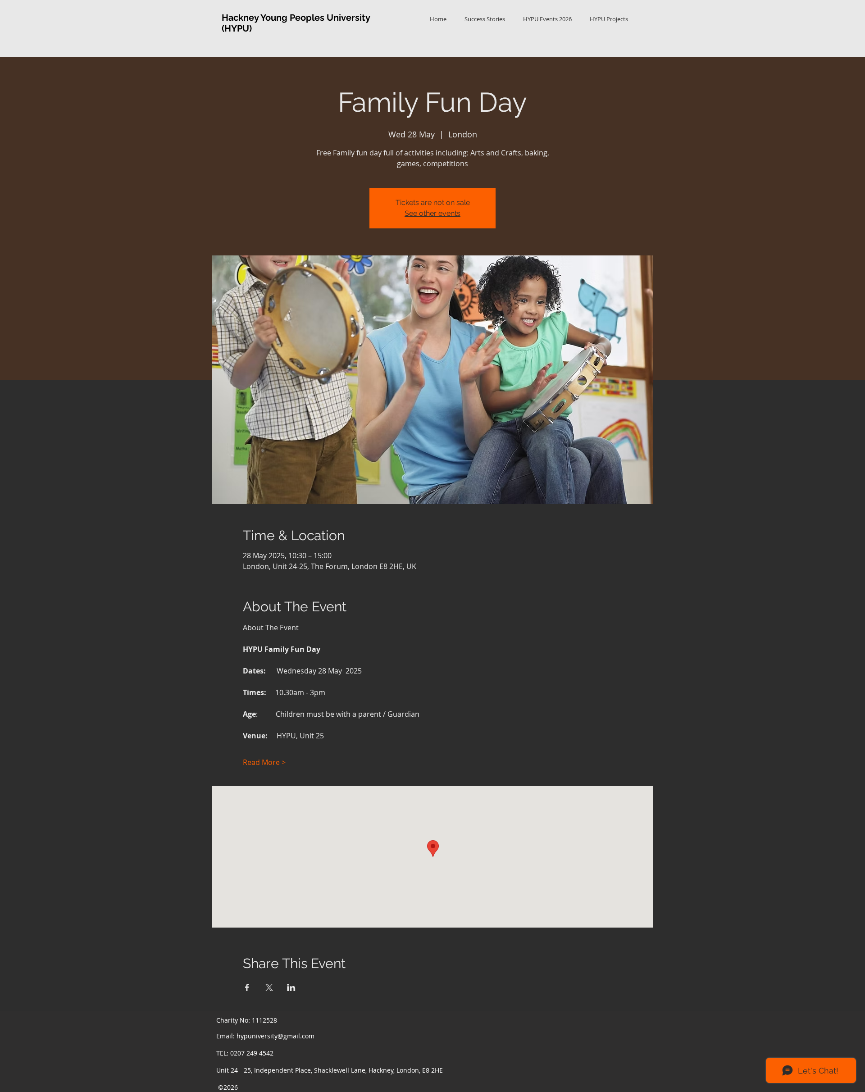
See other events (432, 213)
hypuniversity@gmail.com (275, 1036)
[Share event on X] (269, 987)
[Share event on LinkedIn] (291, 987)
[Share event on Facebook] (247, 987)
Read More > (264, 762)
